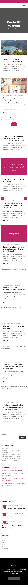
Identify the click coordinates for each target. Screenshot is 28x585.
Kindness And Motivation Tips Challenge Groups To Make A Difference (13, 407)
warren (4, 510)
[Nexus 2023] (14, 565)
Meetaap (12, 95)
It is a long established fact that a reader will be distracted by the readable (13, 138)
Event (11, 201)
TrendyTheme (14, 234)
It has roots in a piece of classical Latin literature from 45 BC (12, 205)
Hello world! (5, 448)
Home (9, 29)
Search (4, 434)
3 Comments (16, 57)
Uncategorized (6, 548)
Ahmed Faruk (5, 483)
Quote (11, 177)
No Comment (21, 95)
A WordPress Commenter (8, 470)
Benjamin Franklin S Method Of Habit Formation (11, 451)
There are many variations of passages (12, 454)
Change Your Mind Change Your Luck (11, 460)
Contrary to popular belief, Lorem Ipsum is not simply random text (13, 367)
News (11, 57)
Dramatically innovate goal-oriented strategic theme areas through (14, 249)
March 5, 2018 (6, 57)
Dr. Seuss (14, 170)
